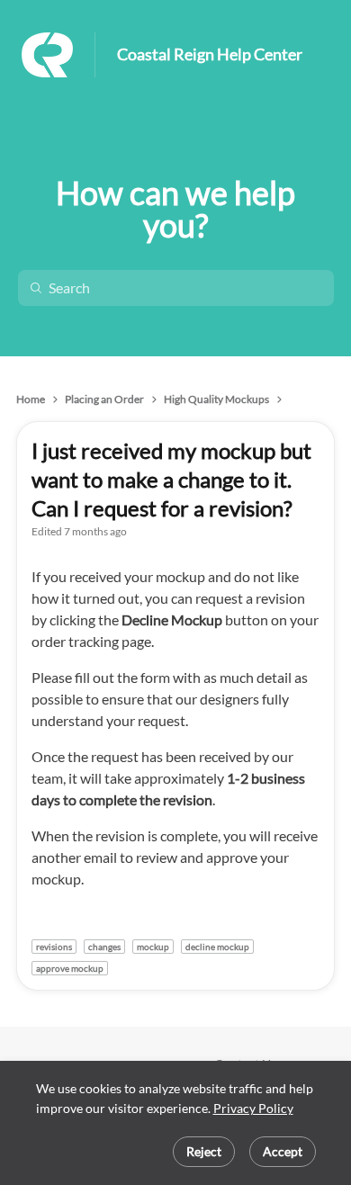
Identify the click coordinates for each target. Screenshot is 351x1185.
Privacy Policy (253, 1108)
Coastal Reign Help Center (209, 54)
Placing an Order (104, 399)
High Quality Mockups (216, 399)
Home (30, 399)
